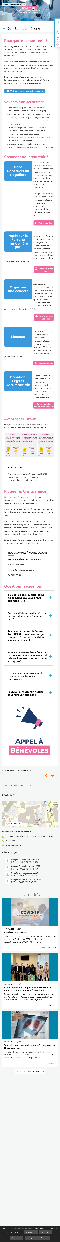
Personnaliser (17, 1238)
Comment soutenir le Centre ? (19, 785)
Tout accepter (30, 1232)
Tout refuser (46, 1232)
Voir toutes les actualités (30, 1071)
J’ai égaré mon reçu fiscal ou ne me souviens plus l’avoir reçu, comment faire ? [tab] (26, 597)
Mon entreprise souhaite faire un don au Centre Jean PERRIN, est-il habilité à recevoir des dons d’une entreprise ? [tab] (27, 657)
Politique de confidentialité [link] (37, 1238)
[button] (52, 775)
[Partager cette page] (46, 775)
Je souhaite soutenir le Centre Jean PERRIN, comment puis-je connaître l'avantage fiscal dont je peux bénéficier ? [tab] (26, 635)
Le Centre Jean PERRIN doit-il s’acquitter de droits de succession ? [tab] (25, 676)
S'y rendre (14, 824)
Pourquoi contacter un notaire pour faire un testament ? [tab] (25, 693)
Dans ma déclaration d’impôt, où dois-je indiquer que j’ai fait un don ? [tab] (27, 616)
